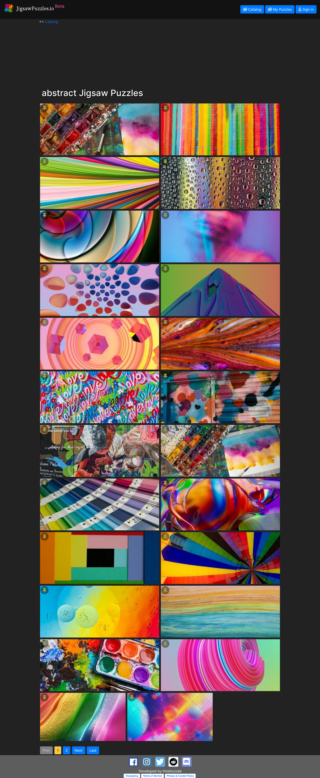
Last (92, 750)
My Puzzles (282, 9)
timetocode (172, 771)
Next (79, 750)
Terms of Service (152, 775)
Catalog (254, 9)
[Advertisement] (160, 54)
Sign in (307, 9)
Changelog (132, 775)
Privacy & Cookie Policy (180, 775)
